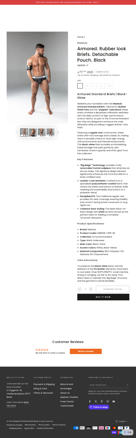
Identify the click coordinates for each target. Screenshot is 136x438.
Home (80, 37)
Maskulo (82, 43)
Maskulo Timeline (69, 397)
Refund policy (30, 425)
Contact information (45, 428)
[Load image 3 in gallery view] (42, 132)
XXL (111, 86)
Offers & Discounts (43, 392)
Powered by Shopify (14, 425)
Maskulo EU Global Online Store (25, 421)
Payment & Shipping (44, 384)
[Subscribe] (127, 385)
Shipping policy (15, 428)
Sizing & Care (40, 388)
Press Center (67, 401)
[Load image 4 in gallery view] (50, 132)
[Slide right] (58, 132)
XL (102, 86)
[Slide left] (16, 132)
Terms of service (58, 425)
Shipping (94, 75)
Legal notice (29, 428)
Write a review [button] (86, 351)
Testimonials (66, 405)
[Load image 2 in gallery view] (33, 132)
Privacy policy (44, 425)
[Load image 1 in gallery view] (24, 132)
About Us (65, 392)
